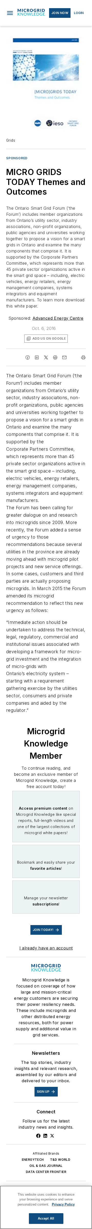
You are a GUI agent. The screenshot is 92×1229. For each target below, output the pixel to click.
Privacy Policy (63, 1204)
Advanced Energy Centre (58, 318)
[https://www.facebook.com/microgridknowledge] (38, 1135)
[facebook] (27, 357)
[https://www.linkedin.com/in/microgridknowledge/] (45, 1135)
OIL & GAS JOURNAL (46, 1166)
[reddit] (55, 357)
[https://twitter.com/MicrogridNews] (52, 1135)
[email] (64, 357)
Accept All (46, 1218)
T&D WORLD (60, 1159)
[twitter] (46, 357)
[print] (83, 357)
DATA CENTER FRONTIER (46, 1172)
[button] (10, 13)
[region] (46, 1207)
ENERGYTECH (33, 1159)
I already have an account (46, 948)
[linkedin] (36, 357)
